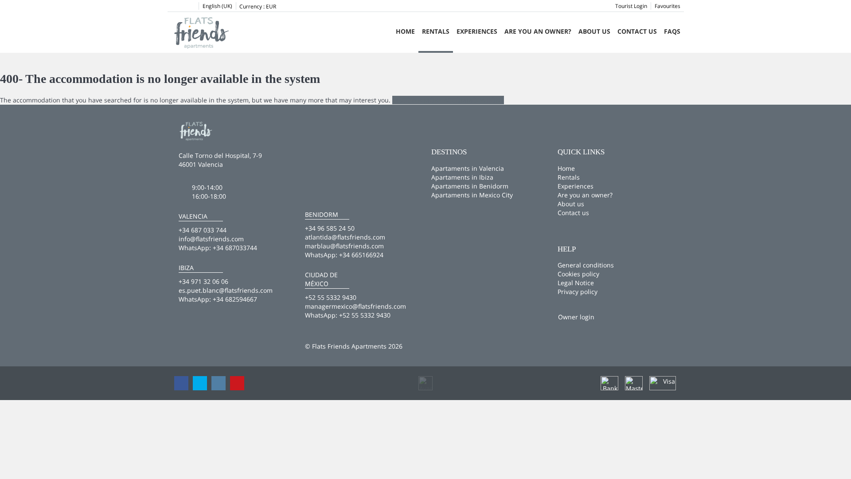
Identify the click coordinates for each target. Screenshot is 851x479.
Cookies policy (578, 274)
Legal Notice (576, 283)
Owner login (576, 317)
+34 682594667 (235, 299)
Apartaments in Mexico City (472, 195)
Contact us (637, 31)
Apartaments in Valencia (467, 168)
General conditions (586, 265)
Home (405, 31)
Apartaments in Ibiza (462, 177)
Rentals (435, 31)
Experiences (477, 31)
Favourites (667, 6)
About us (594, 31)
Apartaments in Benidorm (469, 186)
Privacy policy (577, 291)
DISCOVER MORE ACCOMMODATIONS (448, 100)
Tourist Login (631, 6)
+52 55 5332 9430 (364, 315)
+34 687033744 (235, 247)
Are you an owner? (537, 31)
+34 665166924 (361, 255)
